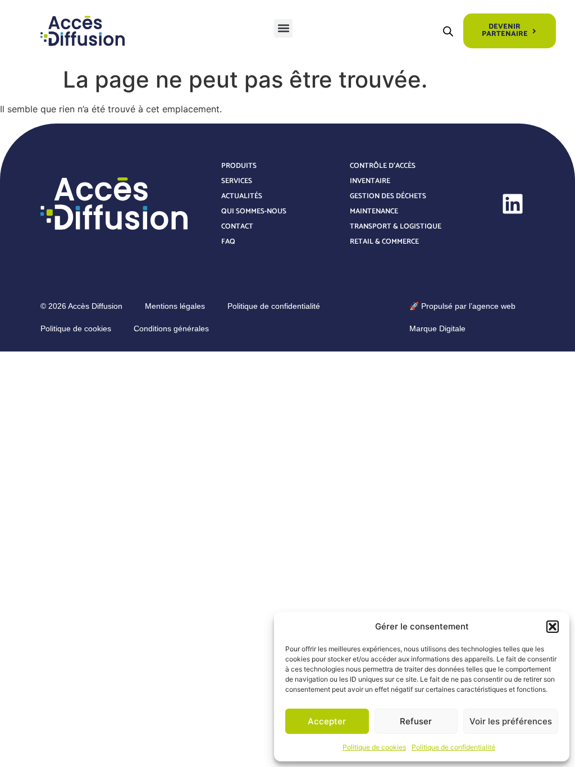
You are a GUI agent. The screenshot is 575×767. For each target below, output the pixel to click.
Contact (237, 226)
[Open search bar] (448, 31)
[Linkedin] (512, 203)
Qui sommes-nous (253, 211)
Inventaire (370, 181)
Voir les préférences (510, 721)
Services (236, 181)
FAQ (228, 242)
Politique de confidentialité (453, 747)
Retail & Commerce (384, 242)
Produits (239, 166)
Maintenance (374, 211)
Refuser (416, 721)
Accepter (327, 721)
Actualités (241, 196)
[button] (552, 626)
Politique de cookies (374, 747)
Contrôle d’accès (383, 166)
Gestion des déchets (388, 196)
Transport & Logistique (395, 226)
